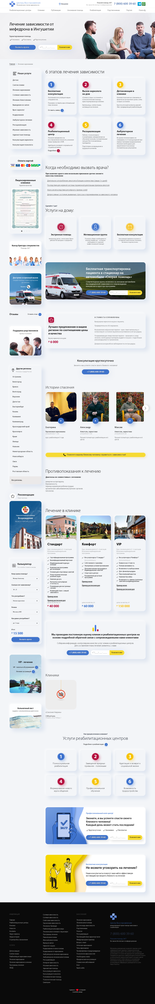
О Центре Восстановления (18, 940)
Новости (12, 928)
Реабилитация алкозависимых (53, 929)
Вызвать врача (22, 47)
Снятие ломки (18, 85)
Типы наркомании (83, 948)
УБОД (11, 968)
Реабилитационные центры (20, 10)
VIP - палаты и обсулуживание (23, 667)
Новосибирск (18, 456)
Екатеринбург (18, 407)
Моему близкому (18, 578)
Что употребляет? (18, 596)
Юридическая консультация (86, 959)
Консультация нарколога (23, 140)
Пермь (15, 466)
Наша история (14, 937)
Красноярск (17, 432)
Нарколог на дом (49, 946)
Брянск (15, 387)
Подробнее (52, 151)
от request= (82, 990)
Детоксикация (14, 951)
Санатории (46, 982)
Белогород (17, 382)
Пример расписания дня (56, 600)
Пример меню (52, 596)
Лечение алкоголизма (84, 923)
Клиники (41, 10)
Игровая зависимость (22, 130)
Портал (129, 10)
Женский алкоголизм (50, 940)
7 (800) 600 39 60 (125, 3)
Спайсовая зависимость (51, 920)
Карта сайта (80, 968)
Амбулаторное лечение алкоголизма (56, 957)
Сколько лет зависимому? (21, 585)
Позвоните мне (64, 47)
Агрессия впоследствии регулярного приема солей (67, 190)
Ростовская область (21, 471)
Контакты (12, 931)
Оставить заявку (54, 110)
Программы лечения (16, 965)
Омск (15, 462)
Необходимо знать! (83, 957)
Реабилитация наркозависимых (20, 956)
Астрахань (17, 377)
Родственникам (114, 10)
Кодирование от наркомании (53, 951)
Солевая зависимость (22, 95)
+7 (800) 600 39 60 (97, 293)
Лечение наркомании (25, 64)
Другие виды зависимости (86, 925)
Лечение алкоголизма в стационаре (55, 932)
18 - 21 (15, 590)
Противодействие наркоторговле (88, 937)
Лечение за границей (23, 671)
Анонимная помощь (75, 10)
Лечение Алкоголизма (22, 100)
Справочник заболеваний (85, 962)
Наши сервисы (14, 934)
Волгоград (17, 392)
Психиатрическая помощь (52, 977)
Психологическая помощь (52, 980)
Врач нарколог (19, 110)
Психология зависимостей (86, 954)
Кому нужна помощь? (19, 574)
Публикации (56, 10)
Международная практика (85, 940)
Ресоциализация (19, 125)
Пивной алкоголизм (50, 937)
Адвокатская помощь (21, 135)
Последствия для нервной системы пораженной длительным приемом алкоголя (78, 185)
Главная (12, 64)
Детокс (16, 80)
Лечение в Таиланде (50, 926)
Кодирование (18, 115)
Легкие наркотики (19, 601)
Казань (15, 412)
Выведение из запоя (21, 105)
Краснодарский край (21, 427)
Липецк (15, 442)
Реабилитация (95, 10)
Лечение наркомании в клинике (20, 962)
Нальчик (16, 447)
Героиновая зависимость (52, 923)
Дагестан (16, 402)
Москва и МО (17, 612)
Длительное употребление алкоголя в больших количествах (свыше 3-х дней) (77, 181)
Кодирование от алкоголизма (53, 948)
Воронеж (16, 397)
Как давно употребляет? (20, 618)
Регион (14, 607)
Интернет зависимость (51, 963)
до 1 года (16, 623)
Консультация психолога (23, 145)
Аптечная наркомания (84, 945)
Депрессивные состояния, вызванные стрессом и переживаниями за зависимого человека (82, 195)
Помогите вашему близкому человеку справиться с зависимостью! (96, 455)
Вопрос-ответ (81, 942)
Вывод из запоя (48, 943)
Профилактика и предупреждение (88, 951)
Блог (78, 965)
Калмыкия (17, 417)
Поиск (141, 10)
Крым (15, 437)
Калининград (18, 422)
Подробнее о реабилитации (93, 744)
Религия (79, 931)
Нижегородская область (23, 451)
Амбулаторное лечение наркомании (55, 954)
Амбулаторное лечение (22, 120)
